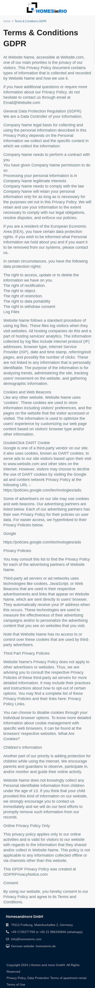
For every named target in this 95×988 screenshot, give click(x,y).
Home (7, 21)
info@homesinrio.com (26, 939)
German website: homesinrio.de (33, 946)
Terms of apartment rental (68, 978)
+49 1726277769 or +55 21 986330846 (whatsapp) (47, 932)
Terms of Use (16, 984)
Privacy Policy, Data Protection (28, 978)
